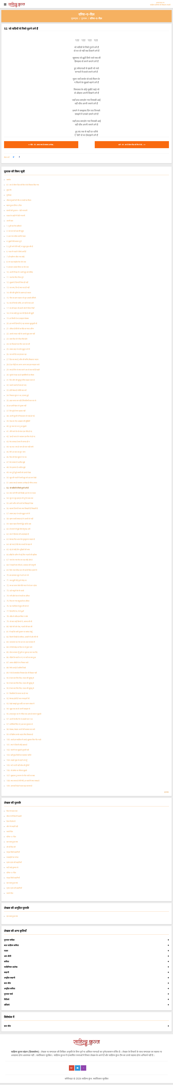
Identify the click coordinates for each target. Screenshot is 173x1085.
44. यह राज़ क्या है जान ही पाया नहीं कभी (19, 447)
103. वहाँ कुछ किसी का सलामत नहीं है (19, 755)
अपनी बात (9, 221)
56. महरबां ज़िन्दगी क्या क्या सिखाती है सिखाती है (22, 508)
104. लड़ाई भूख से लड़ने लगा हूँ (17, 760)
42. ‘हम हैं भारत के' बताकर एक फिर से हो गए (20, 436)
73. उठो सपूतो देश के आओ (15, 591)
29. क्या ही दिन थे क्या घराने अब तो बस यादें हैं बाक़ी (23, 370)
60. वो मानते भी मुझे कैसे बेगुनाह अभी (18, 529)
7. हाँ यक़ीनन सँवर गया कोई (15, 257)
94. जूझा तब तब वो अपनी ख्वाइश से (18, 709)
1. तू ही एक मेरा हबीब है (13, 226)
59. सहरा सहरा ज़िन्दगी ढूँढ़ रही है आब (18, 524)
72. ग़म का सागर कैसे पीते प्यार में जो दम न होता (21, 585)
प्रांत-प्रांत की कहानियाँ (14, 888)
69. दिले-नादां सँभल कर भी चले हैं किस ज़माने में (21, 570)
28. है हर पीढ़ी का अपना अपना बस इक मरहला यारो (22, 365)
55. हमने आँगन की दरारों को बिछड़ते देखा (19, 503)
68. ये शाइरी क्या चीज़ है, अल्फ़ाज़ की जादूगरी (21, 565)
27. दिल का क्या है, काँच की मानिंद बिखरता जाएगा (22, 359)
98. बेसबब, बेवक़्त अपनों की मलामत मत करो (20, 729)
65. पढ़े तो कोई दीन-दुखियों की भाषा (18, 549)
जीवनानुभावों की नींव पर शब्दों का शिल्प (18, 200)
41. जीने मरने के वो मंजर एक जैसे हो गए (19, 431)
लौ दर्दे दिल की (11, 847)
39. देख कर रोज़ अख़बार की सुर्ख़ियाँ (18, 421)
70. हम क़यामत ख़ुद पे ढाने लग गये (17, 575)
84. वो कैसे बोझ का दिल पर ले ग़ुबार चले (19, 647)
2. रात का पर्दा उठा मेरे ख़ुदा (15, 231)
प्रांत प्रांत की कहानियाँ (14, 862)
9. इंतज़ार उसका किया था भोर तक (17, 267)
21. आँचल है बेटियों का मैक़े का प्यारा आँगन (20, 329)
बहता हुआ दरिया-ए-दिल (14, 205)
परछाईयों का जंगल (12, 857)
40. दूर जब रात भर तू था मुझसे (16, 426)
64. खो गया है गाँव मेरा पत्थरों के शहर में (19, 544)
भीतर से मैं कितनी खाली (13, 816)
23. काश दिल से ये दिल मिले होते (16, 339)
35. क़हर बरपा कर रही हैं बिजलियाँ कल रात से (21, 400)
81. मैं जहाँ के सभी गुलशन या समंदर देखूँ (19, 632)
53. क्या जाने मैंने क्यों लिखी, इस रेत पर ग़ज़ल (21, 493)
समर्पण (8, 180)
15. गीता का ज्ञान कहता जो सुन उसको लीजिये (21, 298)
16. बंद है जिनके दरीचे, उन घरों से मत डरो (20, 303)
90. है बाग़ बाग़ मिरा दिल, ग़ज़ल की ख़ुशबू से (20, 678)
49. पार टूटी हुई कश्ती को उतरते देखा (18, 472)
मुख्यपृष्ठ (74, 18)
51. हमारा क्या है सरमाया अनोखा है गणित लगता (21, 483)
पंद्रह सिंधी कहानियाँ (13, 852)
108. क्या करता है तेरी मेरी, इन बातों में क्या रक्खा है (23, 781)
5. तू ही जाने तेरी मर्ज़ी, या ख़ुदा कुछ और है (19, 246)
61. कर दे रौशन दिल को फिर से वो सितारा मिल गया (22, 185)
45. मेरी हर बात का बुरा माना (15, 452)
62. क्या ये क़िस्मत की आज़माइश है (17, 534)
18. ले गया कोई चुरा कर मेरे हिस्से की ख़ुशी (20, 313)
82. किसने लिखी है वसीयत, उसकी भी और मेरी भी (22, 637)
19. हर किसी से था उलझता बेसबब (17, 318)
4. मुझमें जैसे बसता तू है (13, 241)
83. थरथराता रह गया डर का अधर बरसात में (20, 642)
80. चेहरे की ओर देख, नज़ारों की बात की (19, 627)
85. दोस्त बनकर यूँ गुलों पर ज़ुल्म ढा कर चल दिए (21, 652)
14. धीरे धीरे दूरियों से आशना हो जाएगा (18, 293)
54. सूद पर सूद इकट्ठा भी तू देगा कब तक (19, 498)
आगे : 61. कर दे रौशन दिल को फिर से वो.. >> (131, 145)
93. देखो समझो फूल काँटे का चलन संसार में (20, 704)
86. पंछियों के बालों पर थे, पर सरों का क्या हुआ (21, 657)
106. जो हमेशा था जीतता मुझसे (16, 770)
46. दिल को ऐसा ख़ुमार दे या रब (16, 457)
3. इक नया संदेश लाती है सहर (16, 236)
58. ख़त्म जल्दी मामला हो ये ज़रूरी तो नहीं (19, 519)
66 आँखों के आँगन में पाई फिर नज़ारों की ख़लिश (21, 555)
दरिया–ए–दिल (11, 837)
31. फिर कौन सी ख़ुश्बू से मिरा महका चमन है (20, 380)
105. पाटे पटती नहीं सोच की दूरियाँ (17, 765)
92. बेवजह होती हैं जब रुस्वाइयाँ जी (18, 698)
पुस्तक (84, 18)
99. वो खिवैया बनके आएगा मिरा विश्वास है (19, 734)
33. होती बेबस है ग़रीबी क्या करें (16, 390)
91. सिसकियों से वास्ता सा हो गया (17, 693)
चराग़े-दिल (9, 893)
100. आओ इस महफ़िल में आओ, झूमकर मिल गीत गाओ (23, 740)
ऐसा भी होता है (10, 821)
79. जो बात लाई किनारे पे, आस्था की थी (19, 621)
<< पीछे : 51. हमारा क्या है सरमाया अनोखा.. (41, 145)
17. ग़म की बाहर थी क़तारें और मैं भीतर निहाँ (20, 308)
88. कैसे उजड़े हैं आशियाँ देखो (16, 668)
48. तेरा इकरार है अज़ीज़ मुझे (15, 467)
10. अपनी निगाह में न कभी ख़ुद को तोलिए (19, 272)
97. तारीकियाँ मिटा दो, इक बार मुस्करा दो (19, 724)
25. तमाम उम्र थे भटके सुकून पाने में (18, 349)
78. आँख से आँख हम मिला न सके (17, 616)
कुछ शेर (8, 190)
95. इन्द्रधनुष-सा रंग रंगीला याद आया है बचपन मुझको (24, 714)
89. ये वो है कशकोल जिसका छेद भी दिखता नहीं (21, 673)
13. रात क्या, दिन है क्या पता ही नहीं (17, 287)
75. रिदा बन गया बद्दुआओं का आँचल (17, 601)
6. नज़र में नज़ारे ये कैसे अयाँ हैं (16, 251)
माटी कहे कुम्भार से (12, 867)
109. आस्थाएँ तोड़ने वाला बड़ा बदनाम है (19, 786)
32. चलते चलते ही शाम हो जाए (16, 385)
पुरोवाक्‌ (8, 195)
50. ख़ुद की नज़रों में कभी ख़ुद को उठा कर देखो (21, 478)
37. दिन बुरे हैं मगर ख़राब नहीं (15, 411)
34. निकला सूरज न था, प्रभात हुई (17, 395)
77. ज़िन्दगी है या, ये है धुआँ (15, 611)
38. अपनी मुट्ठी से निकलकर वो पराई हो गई (20, 416)
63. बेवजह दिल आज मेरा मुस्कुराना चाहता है (20, 539)
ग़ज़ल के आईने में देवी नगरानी (15, 216)
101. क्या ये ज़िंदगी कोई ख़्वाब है (16, 745)
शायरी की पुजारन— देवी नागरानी (16, 210)
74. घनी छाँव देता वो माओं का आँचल (18, 596)
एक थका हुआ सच (12, 842)
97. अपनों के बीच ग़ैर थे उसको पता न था (19, 719)
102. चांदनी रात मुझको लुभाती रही (17, 750)
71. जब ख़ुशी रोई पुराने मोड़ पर (16, 580)
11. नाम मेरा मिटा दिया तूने (15, 277)
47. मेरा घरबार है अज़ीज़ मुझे (15, 462)
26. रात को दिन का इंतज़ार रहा (16, 354)
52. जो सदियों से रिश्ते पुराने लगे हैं (17, 488)
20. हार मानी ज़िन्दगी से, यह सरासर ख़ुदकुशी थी (21, 323)
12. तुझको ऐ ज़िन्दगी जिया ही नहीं (17, 282)
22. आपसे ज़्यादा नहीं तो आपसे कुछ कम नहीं (20, 334)
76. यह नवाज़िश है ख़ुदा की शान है (17, 606)
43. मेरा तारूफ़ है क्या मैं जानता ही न (18, 442)
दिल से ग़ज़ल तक (11, 811)
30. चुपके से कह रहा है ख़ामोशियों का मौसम (20, 375)
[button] (13, 157)
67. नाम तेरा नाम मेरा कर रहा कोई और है (19, 560)
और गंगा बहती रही (12, 826)
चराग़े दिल (9, 831)
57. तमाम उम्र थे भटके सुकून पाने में (18, 513)
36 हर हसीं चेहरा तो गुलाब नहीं (16, 406)
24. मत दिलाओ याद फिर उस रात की (18, 344)
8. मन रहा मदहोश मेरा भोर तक (16, 262)
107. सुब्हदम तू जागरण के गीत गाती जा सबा (20, 775)
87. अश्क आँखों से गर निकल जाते (17, 662)
